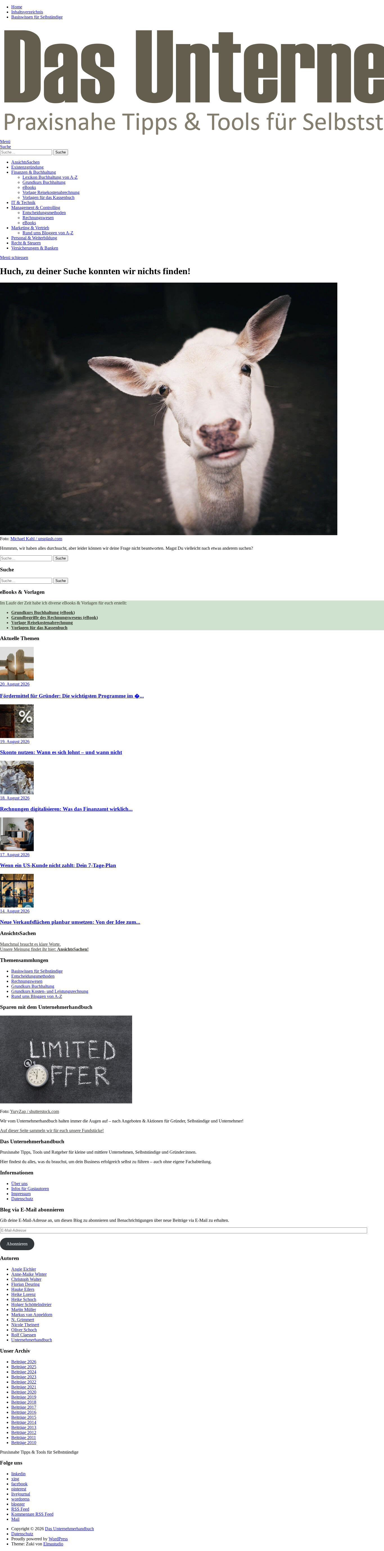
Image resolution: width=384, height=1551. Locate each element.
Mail (15, 1519)
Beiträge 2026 (23, 1361)
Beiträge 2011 (23, 1437)
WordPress (58, 1538)
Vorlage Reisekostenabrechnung (51, 192)
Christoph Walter (26, 1279)
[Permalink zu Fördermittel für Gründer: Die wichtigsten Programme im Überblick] (17, 679)
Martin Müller (23, 1309)
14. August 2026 (15, 911)
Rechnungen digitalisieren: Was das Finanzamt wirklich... (66, 809)
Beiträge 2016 (23, 1412)
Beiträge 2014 (23, 1422)
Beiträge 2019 (23, 1397)
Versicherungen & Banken (34, 248)
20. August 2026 (15, 684)
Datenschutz (22, 1198)
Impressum (21, 1193)
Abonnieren (17, 1243)
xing (15, 1478)
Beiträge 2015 (23, 1417)
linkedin (18, 1473)
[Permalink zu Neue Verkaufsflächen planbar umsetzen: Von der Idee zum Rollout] (17, 906)
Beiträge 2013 (23, 1427)
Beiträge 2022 (23, 1382)
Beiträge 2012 (23, 1432)
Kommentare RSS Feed (32, 1514)
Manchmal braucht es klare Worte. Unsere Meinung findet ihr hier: (44, 947)
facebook (19, 1483)
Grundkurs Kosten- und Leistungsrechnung (49, 991)
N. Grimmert (22, 1319)
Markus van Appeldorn (31, 1314)
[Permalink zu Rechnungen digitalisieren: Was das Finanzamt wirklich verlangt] (17, 793)
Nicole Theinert (25, 1324)
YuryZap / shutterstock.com (34, 1111)
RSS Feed (20, 1509)
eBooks (29, 187)
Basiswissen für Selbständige (37, 17)
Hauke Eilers (22, 1289)
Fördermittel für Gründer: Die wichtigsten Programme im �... (72, 696)
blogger (18, 1504)
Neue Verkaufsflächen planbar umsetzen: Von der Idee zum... (70, 922)
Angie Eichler (23, 1269)
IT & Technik (23, 202)
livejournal (20, 1494)
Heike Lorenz (23, 1294)
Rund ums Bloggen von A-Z (47, 232)
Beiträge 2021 (23, 1387)
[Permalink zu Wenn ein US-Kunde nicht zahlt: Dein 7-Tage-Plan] (17, 849)
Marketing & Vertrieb (30, 227)
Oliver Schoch (24, 1329)
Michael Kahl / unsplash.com (36, 538)
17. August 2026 (15, 854)
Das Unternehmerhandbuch (69, 1528)
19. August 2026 (15, 741)
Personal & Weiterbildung (34, 237)
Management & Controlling (35, 207)
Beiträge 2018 (23, 1402)
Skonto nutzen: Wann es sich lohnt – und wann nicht (61, 752)
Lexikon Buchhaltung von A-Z (50, 177)
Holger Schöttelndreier (31, 1304)
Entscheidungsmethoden (44, 212)
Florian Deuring (25, 1284)
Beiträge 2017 (23, 1407)
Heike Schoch (23, 1299)
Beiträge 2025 (23, 1366)
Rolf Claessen (23, 1334)
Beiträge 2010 (23, 1442)
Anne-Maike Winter (29, 1274)
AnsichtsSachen (25, 162)
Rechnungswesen (38, 217)
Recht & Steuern (26, 242)
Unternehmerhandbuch (31, 1339)
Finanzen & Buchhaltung (33, 172)
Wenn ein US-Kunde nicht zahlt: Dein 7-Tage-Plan (58, 865)
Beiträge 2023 (23, 1376)
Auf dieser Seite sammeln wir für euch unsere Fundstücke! (52, 1130)
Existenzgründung (27, 167)
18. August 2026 (15, 798)
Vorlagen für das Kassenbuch (48, 197)
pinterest (18, 1488)
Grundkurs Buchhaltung (43, 182)
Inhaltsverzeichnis (27, 12)
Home (16, 6)
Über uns (19, 1183)
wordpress (20, 1499)
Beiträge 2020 (23, 1392)
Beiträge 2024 (23, 1371)
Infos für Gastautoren (30, 1188)
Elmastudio (53, 1543)
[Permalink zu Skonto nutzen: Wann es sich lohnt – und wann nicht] (17, 736)
